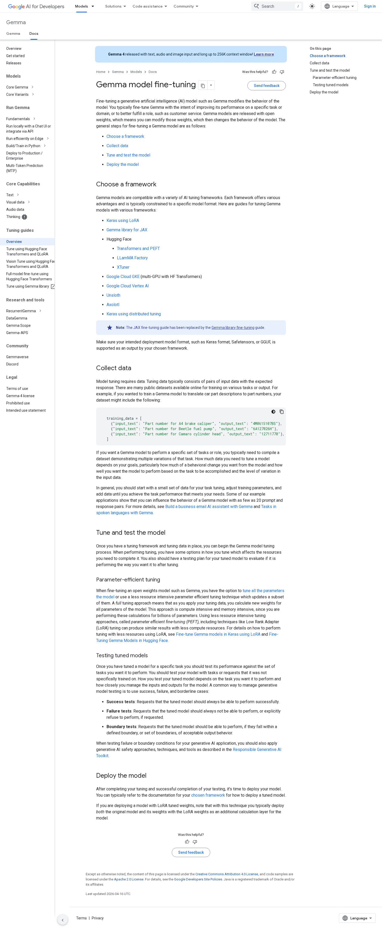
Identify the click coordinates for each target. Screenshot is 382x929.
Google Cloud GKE (123, 276)
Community (184, 6)
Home (100, 72)
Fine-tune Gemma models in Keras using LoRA (218, 634)
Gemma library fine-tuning (233, 328)
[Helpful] (274, 72)
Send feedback (266, 86)
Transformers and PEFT (138, 248)
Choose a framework (125, 136)
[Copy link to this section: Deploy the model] (152, 776)
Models (81, 6)
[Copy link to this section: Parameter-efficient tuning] (165, 580)
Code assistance (148, 6)
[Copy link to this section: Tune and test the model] (171, 533)
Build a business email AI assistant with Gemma (209, 506)
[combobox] (277, 6)
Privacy (98, 918)
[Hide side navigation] (62, 919)
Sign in (370, 6)
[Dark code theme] (273, 412)
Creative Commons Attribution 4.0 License (226, 874)
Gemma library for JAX (127, 229)
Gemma (16, 22)
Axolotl (113, 304)
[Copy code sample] (282, 412)
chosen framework (208, 795)
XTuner (123, 267)
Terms (81, 918)
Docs (33, 33)
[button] (31, 87)
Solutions (113, 6)
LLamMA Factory (132, 257)
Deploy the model (123, 164)
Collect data (117, 145)
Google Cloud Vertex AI (128, 285)
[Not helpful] (282, 72)
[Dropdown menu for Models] (94, 6)
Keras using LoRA (123, 220)
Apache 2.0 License (128, 879)
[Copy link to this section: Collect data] (136, 368)
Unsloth (113, 295)
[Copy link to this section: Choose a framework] (161, 185)
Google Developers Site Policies (198, 879)
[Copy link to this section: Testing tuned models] (153, 656)
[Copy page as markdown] (203, 85)
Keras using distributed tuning (134, 313)
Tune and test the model (128, 155)
